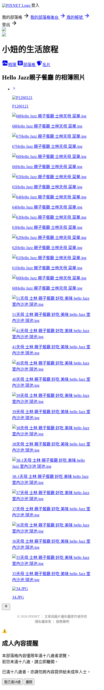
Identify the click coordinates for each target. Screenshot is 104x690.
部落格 (29, 65)
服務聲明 (62, 621)
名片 (46, 65)
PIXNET (34, 616)
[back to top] (6, 607)
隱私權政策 (43, 621)
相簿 (12, 65)
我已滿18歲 (12, 682)
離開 (29, 682)
